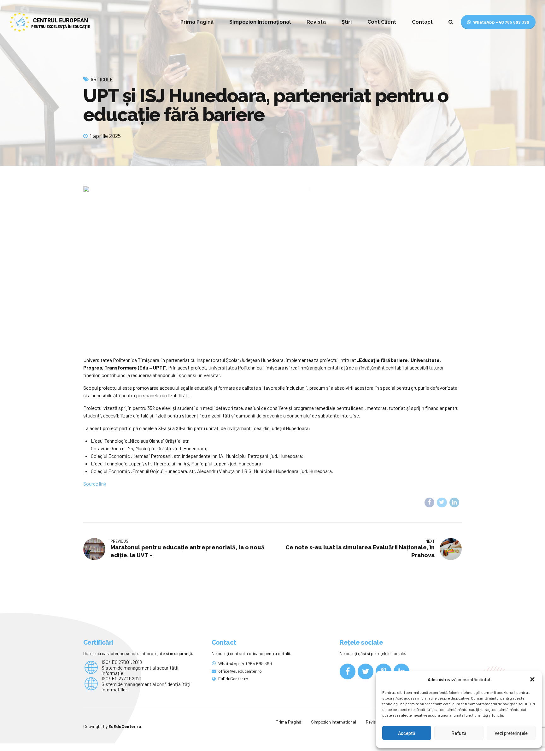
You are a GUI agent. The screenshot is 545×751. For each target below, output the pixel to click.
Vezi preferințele (511, 733)
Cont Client (381, 22)
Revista (316, 22)
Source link (94, 484)
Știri (347, 22)
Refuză (458, 733)
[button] (532, 679)
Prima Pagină (197, 22)
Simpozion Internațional (260, 22)
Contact (422, 22)
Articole (102, 79)
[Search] (450, 21)
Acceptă (406, 733)
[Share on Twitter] (442, 503)
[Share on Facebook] (430, 503)
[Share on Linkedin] (454, 503)
